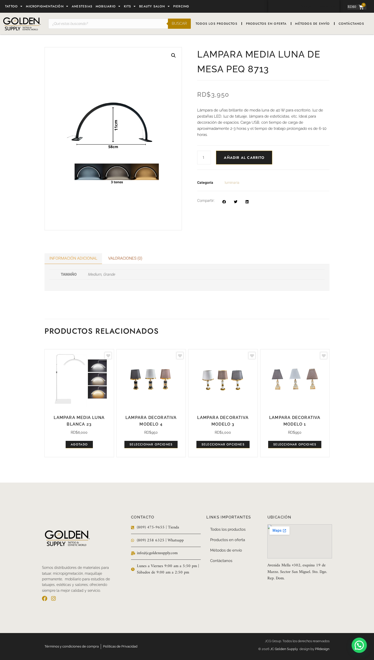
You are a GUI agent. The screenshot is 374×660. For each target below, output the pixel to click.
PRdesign (322, 649)
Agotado (79, 444)
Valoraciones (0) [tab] (125, 258)
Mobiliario (106, 6)
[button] (173, 55)
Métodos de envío (312, 23)
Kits (127, 6)
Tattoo (11, 6)
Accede (306, 6)
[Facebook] (44, 598)
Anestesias (82, 6)
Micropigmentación (44, 6)
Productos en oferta (266, 23)
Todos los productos (216, 23)
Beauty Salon (152, 6)
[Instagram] (53, 598)
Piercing (181, 6)
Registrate (327, 6)
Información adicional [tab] (73, 258)
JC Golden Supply (284, 649)
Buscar (179, 23)
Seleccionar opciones (151, 444)
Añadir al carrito (244, 157)
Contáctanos (351, 23)
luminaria (232, 182)
